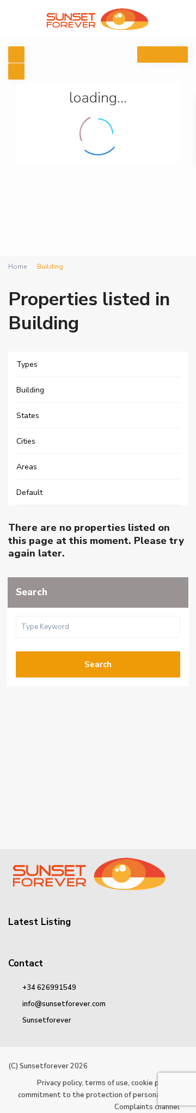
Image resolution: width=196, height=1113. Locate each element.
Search (98, 664)
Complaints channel (147, 1107)
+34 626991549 (49, 988)
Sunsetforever (46, 1020)
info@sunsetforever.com (64, 1004)
